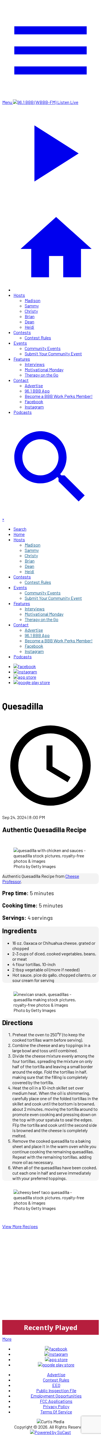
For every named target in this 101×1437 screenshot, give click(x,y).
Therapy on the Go (41, 374)
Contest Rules (38, 337)
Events (20, 343)
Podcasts (22, 412)
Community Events (43, 348)
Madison (32, 300)
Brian (30, 316)
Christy (31, 311)
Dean (29, 321)
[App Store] (24, 677)
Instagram (34, 406)
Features (21, 358)
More (7, 1339)
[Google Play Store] (31, 682)
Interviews (35, 364)
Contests (22, 332)
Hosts (19, 295)
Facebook (34, 401)
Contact (21, 380)
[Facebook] (24, 666)
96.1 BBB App (37, 390)
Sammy (32, 305)
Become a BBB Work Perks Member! (59, 396)
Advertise (34, 385)
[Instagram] (25, 671)
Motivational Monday (44, 369)
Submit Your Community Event (53, 353)
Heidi (29, 327)
